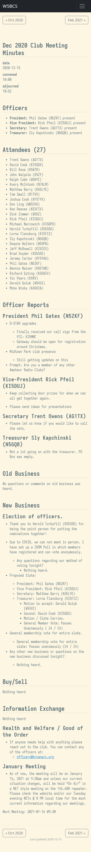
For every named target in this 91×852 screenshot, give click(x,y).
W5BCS (10, 6)
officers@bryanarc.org (35, 757)
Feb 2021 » (76, 20)
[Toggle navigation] (82, 6)
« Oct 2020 (14, 20)
